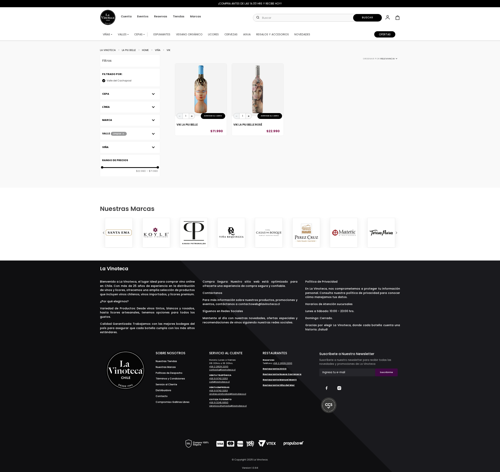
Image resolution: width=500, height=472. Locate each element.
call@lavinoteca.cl (219, 381)
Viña (158, 50)
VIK (169, 50)
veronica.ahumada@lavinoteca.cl (228, 405)
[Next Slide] (396, 233)
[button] (388, 18)
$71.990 (152, 171)
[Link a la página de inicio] (109, 50)
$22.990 (141, 171)
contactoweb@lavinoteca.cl (259, 304)
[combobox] (317, 18)
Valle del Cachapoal (119, 80)
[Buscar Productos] (367, 17)
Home (145, 50)
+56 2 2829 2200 (218, 366)
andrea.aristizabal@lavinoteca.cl (227, 393)
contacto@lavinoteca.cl (222, 369)
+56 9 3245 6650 (218, 402)
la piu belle (129, 50)
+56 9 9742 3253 (218, 378)
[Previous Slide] (103, 233)
